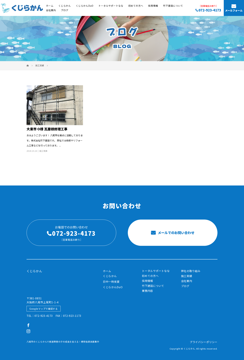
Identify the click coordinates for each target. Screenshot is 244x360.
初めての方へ (135, 5)
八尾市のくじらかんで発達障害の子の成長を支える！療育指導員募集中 (63, 341)
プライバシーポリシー (203, 342)
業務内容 (147, 290)
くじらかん (64, 5)
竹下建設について (173, 5)
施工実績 (43, 150)
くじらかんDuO (84, 5)
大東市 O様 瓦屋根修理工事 (47, 128)
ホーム (49, 5)
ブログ (64, 10)
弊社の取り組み (191, 271)
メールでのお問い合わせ (175, 232)
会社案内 (51, 10)
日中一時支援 (111, 281)
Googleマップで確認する (43, 308)
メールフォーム (234, 10)
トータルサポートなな (110, 5)
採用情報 (153, 5)
